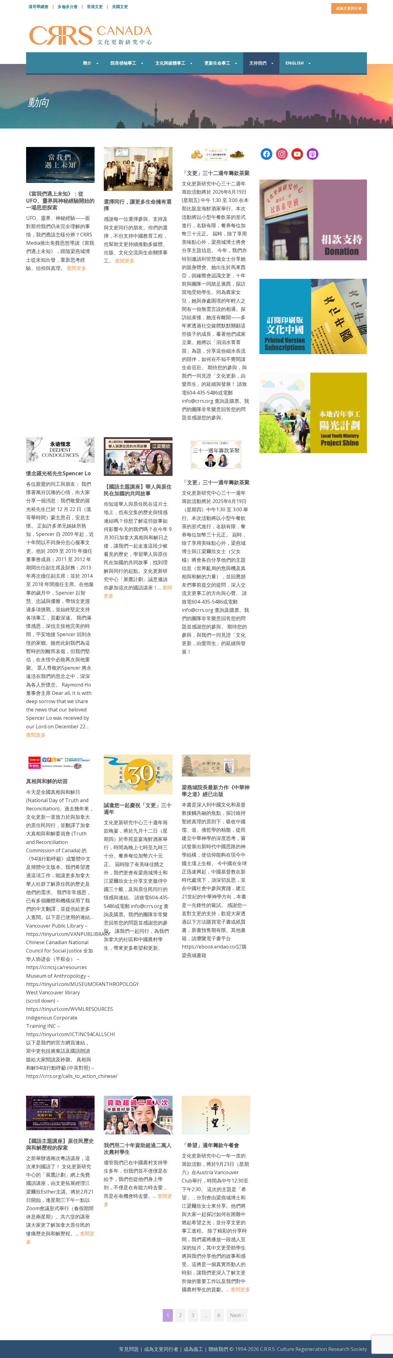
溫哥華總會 (39, 6)
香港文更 (95, 6)
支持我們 (258, 63)
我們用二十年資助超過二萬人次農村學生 (138, 1148)
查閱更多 (76, 268)
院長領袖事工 (123, 63)
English (295, 63)
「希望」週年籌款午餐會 (210, 1145)
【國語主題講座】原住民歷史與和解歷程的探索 (60, 1144)
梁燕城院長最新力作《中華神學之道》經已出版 (216, 791)
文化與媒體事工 (170, 63)
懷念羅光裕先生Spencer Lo (58, 473)
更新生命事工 (217, 63)
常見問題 (129, 1349)
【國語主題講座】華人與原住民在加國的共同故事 (138, 490)
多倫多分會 (68, 6)
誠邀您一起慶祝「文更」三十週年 (138, 808)
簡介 (87, 63)
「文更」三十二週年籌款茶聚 (216, 172)
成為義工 (193, 1349)
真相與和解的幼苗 (47, 781)
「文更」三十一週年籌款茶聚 (216, 482)
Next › (237, 1315)
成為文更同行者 (349, 8)
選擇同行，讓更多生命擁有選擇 (138, 205)
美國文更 (120, 6)
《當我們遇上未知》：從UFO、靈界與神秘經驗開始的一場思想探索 (60, 200)
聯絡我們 (218, 1349)
